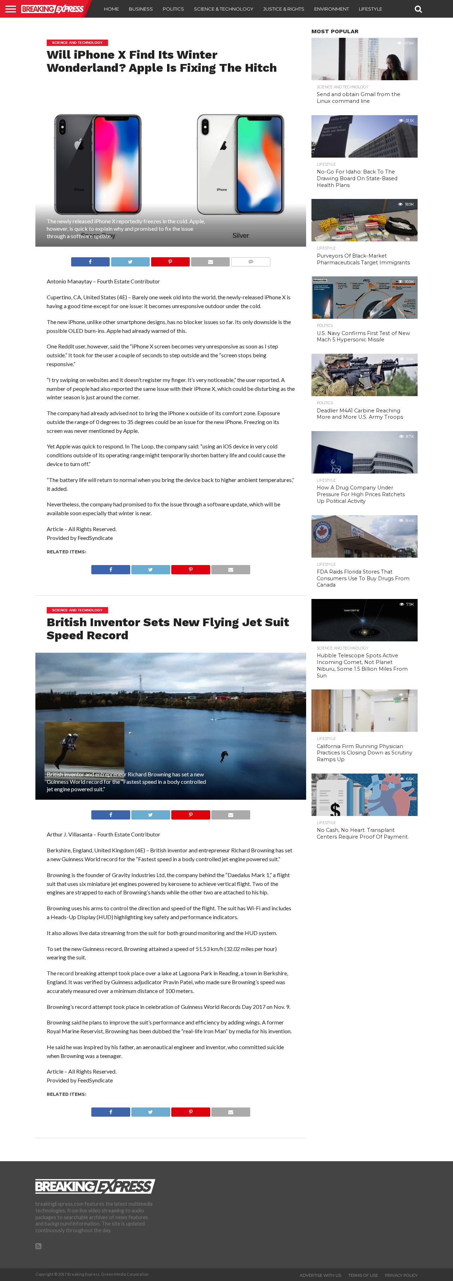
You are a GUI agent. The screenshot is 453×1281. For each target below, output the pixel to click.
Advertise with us (320, 1275)
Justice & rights (283, 9)
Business (141, 9)
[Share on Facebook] (90, 260)
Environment (331, 9)
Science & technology (223, 9)
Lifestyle (370, 9)
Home (111, 9)
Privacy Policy (401, 1275)
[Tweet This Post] (130, 260)
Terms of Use (363, 1275)
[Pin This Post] (170, 260)
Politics (173, 9)
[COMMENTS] (250, 260)
